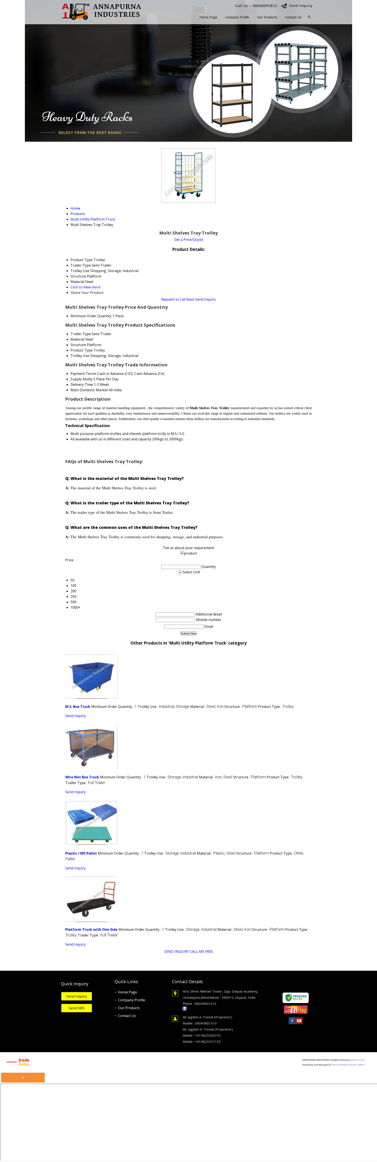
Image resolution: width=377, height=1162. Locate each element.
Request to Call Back (177, 299)
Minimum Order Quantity (90, 316)
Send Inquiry (205, 299)
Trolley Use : (163, 706)
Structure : (240, 706)
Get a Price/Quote (188, 239)
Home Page (208, 17)
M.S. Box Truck (77, 706)
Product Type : (276, 706)
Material (77, 339)
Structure (78, 344)
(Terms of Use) (357, 1060)
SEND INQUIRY (176, 951)
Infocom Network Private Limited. (348, 1065)
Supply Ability (81, 379)
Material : (206, 706)
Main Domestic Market (89, 390)
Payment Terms (83, 373)
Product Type (81, 350)
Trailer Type (80, 333)
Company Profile (237, 17)
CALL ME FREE (201, 951)
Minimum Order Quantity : (114, 706)
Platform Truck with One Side (91, 929)
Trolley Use (79, 355)
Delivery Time (81, 384)
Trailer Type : (85, 782)
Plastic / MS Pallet (81, 853)
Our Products (267, 17)
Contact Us (293, 17)
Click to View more (85, 287)
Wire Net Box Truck (82, 777)
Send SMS (77, 1008)
